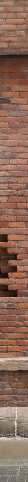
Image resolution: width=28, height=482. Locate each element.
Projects (2, 1)
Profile (26, 1)
